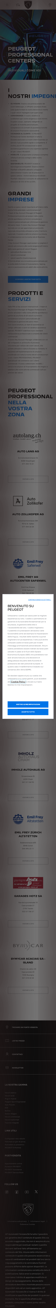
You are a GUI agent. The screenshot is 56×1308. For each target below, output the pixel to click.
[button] (39, 600)
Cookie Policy (18, 681)
